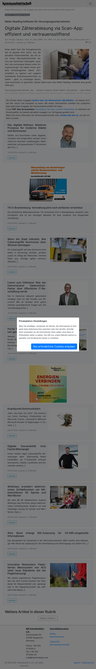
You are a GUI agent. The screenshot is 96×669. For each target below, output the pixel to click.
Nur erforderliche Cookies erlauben (54, 346)
